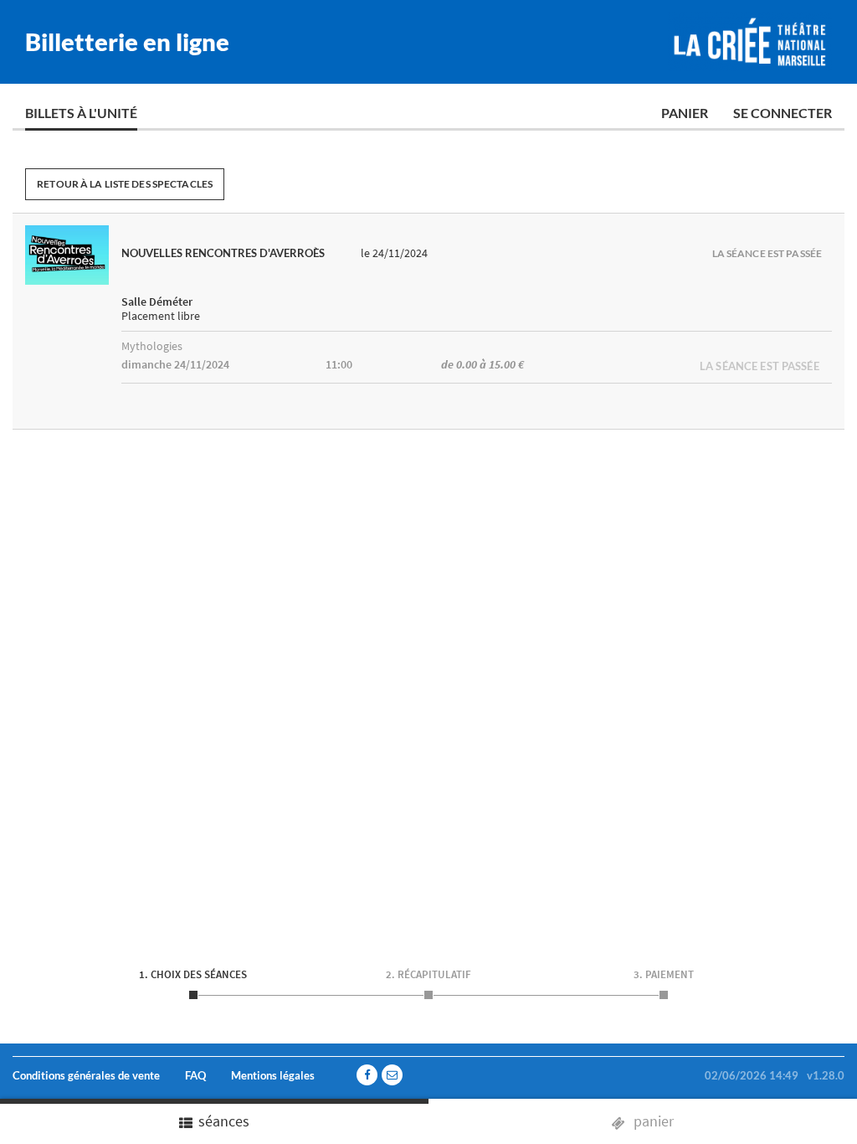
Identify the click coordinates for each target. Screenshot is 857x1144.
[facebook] (367, 1074)
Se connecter (782, 113)
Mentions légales (273, 1075)
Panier (684, 113)
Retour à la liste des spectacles (125, 184)
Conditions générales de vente (86, 1075)
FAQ (195, 1075)
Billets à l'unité (81, 113)
